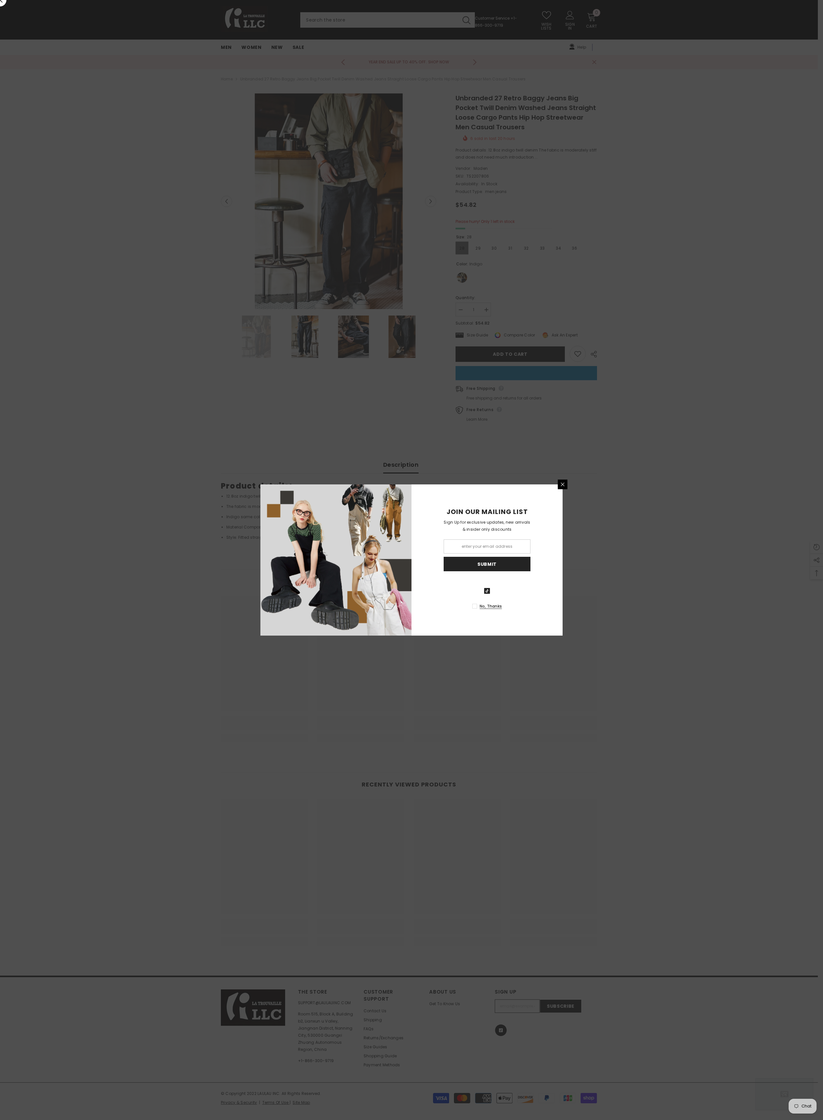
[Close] (562, 484)
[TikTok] (487, 591)
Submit (487, 564)
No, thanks (491, 606)
